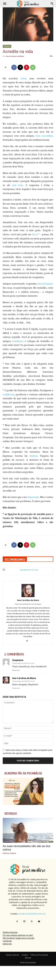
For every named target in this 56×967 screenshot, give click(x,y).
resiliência (8, 394)
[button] (4, 3)
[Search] (52, 3)
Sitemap (28, 958)
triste (23, 78)
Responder (16, 670)
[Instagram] (24, 921)
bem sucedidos (44, 135)
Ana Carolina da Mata (15, 56)
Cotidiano (7, 46)
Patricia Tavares (9, 853)
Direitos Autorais (10, 932)
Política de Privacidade (39, 955)
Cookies (25, 955)
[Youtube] (39, 921)
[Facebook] (14, 67)
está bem (17, 185)
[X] (20, 67)
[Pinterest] (26, 67)
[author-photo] (28, 596)
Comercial (7, 941)
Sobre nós (7, 943)
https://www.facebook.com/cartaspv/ (28, 604)
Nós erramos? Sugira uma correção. (19, 938)
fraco (35, 234)
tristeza (33, 456)
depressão (33, 497)
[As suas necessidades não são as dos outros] (28, 830)
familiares (18, 341)
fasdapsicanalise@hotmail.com (32, 913)
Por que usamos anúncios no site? (18, 935)
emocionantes (45, 283)
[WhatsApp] (32, 67)
